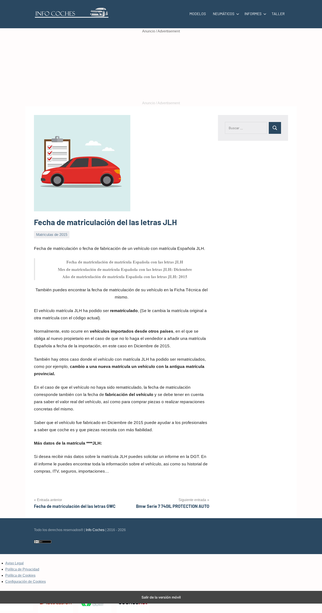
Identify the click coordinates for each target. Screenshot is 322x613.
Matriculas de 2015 (51, 235)
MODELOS (197, 13)
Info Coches (95, 530)
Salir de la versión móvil (161, 597)
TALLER (278, 13)
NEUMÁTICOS (223, 13)
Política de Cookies (20, 575)
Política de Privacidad (22, 569)
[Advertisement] (161, 67)
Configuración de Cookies (25, 581)
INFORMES (253, 13)
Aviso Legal (14, 563)
